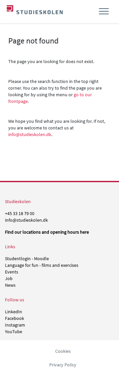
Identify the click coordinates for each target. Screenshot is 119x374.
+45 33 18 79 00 (19, 213)
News (10, 285)
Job (9, 278)
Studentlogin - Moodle (27, 259)
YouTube (13, 332)
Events (11, 272)
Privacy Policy (62, 365)
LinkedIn (13, 312)
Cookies (63, 351)
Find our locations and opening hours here (47, 232)
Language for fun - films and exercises (41, 265)
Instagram (15, 325)
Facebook (14, 318)
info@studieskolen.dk (29, 134)
